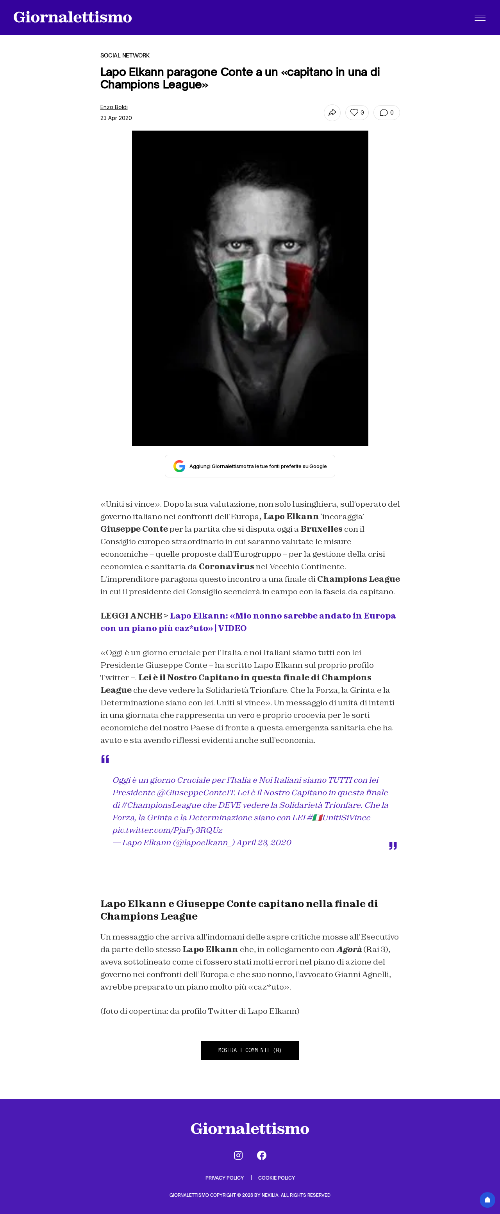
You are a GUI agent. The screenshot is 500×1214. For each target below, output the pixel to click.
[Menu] (480, 18)
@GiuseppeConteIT (195, 792)
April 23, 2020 (263, 842)
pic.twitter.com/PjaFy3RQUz (167, 830)
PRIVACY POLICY (225, 1178)
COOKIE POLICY (276, 1178)
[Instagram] (238, 1155)
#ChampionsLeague (161, 805)
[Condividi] (332, 112)
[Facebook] (262, 1155)
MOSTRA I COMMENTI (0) (250, 1050)
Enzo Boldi (114, 107)
